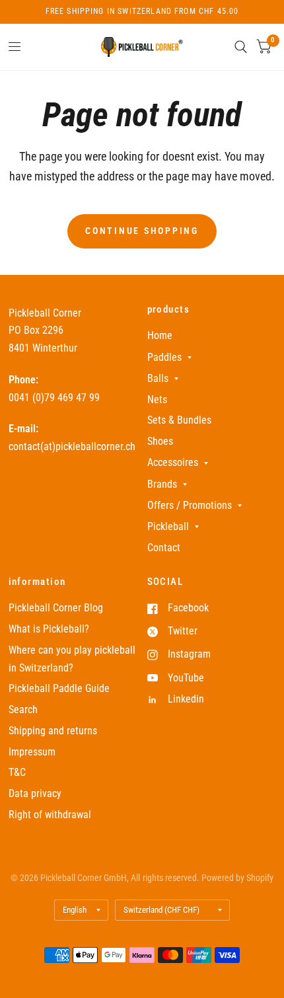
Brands (162, 484)
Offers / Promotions (189, 505)
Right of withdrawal (50, 814)
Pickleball (168, 526)
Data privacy (35, 793)
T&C (17, 772)
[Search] (241, 47)
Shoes (160, 441)
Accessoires (172, 462)
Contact (163, 547)
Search (23, 709)
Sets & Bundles (179, 420)
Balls (157, 378)
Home (159, 335)
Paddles (164, 357)
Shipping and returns (53, 730)
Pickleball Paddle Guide (59, 688)
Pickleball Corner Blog (56, 607)
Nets (157, 399)
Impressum (32, 752)
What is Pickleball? (49, 629)
